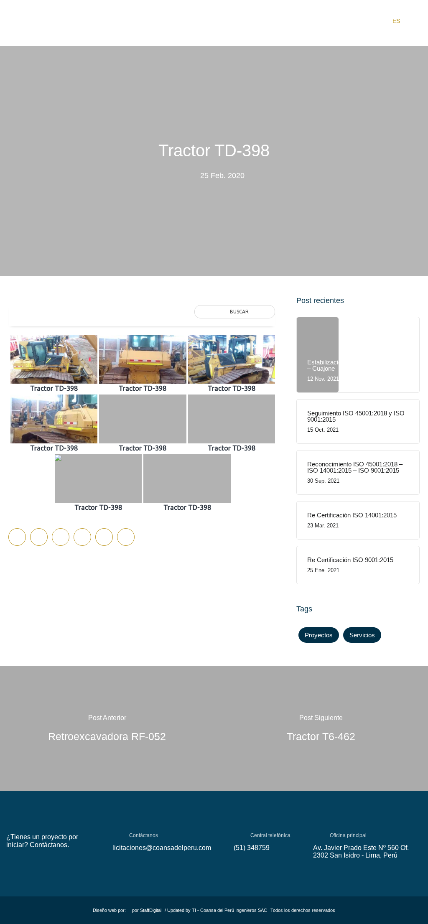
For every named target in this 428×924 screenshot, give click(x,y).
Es (396, 21)
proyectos (319, 635)
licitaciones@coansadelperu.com (161, 847)
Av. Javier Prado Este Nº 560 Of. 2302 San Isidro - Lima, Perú (361, 851)
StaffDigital (150, 910)
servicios (362, 635)
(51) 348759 (252, 847)
